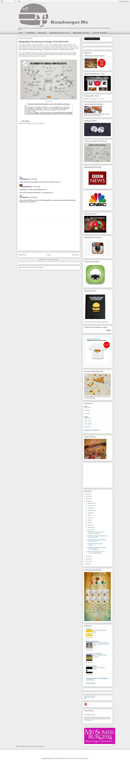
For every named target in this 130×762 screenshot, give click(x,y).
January (90, 530)
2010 (87, 564)
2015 (87, 498)
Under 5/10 (87, 418)
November (91, 505)
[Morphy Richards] (89, 697)
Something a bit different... (92, 430)
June (89, 517)
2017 (87, 494)
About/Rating (31, 32)
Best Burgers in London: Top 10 (59, 32)
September (91, 510)
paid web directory (105, 717)
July (89, 515)
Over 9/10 (87, 426)
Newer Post (22, 255)
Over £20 (86, 413)
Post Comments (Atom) (52, 259)
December (91, 503)
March (90, 525)
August (90, 512)
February (90, 527)
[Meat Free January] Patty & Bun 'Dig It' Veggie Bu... (96, 548)
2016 (87, 496)
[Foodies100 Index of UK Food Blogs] (91, 696)
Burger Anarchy (90, 683)
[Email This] (22, 121)
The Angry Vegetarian (92, 641)
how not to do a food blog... (94, 653)
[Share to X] (25, 121)
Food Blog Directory (89, 714)
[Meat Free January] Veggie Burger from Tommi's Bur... (97, 536)
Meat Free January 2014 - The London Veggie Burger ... (96, 552)
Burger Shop (42, 32)
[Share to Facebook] (27, 121)
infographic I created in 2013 (45, 44)
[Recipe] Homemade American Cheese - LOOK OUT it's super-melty (101, 644)
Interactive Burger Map (100, 32)
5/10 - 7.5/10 (87, 421)
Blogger (86, 758)
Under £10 (87, 407)
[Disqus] (49, 150)
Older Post (75, 255)
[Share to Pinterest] (28, 121)
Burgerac (89, 629)
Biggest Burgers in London (81, 32)
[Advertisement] (48, 236)
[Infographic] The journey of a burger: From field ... (95, 532)
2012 (87, 559)
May (89, 520)
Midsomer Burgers (91, 666)
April (89, 522)
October (90, 508)
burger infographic (27, 123)
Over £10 (86, 410)
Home (21, 32)
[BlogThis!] (23, 121)
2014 (87, 501)
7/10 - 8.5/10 (87, 424)
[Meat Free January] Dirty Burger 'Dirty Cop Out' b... (96, 540)
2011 (87, 561)
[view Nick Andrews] (94, 98)
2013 (87, 556)
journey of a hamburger (38, 123)
